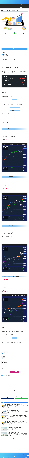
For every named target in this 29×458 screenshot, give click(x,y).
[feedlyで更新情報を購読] (21, 398)
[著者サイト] (7, 398)
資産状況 (4, 52)
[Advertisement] (14, 37)
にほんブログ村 (4, 353)
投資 (1, 375)
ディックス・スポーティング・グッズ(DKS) (9, 59)
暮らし (24, 454)
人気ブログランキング (4, 358)
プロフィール (23, 455)
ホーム (5, 454)
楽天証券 (6, 375)
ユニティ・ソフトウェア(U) (6, 58)
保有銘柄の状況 (5, 54)
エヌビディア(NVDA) (6, 55)
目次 (13, 48)
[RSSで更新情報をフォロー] (14, 399)
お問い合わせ (14, 455)
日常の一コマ (5, 455)
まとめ (3, 61)
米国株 (9, 375)
